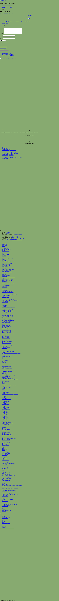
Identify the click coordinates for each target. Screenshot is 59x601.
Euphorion (3, 352)
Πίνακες (3, 508)
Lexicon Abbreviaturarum (5, 381)
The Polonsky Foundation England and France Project (10, 494)
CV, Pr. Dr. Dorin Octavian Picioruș (7, 5)
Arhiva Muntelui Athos (5, 251)
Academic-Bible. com (5, 244)
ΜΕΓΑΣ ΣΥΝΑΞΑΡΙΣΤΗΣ (6, 507)
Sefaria (3, 473)
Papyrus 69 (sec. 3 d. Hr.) (5, 445)
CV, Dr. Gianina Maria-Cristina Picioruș (8, 54)
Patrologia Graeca (4, 447)
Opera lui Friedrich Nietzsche (6, 436)
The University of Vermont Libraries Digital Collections (10, 497)
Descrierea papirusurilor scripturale (7, 326)
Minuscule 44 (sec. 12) (5, 406)
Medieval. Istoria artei (5, 396)
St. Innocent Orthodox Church (6, 478)
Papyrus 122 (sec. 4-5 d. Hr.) (6, 441)
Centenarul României (5, 282)
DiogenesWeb (4, 342)
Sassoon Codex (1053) (5, 468)
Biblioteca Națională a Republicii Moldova (8, 269)
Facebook (3, 519)
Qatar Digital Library (5, 456)
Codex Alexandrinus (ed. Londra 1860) (7, 285)
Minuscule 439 (4, 405)
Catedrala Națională (5, 518)
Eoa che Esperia (4, 349)
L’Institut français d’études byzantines (7, 378)
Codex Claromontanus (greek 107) (7, 291)
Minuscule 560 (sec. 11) (5, 411)
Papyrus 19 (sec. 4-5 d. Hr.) (6, 443)
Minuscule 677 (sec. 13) (5, 413)
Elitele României (4, 348)
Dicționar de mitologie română (6, 331)
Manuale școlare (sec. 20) (5, 391)
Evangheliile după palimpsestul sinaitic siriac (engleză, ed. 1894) (11, 353)
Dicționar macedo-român (5, 336)
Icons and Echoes (4, 363)
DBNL (3, 324)
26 (0, 48)
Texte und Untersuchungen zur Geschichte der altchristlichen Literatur (12, 485)
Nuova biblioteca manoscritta (6, 432)
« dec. (1, 49)
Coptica (3, 317)
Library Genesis (4, 384)
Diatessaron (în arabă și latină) (6, 330)
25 (6, 47)
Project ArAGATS (4, 455)
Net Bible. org (4, 427)
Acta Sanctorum (4, 245)
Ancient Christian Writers (5, 248)
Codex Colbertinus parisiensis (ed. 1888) (8, 292)
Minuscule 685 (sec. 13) (5, 414)
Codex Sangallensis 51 (5, 303)
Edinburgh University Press (6, 347)
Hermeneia (3, 361)
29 (3, 48)
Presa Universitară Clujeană (6, 453)
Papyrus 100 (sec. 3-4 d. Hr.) (6, 439)
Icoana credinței (4, 362)
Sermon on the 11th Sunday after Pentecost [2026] (9, 156)
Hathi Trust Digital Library (6, 360)
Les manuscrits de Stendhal (6, 380)
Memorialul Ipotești (5, 398)
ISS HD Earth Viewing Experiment (7, 371)
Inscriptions (3, 365)
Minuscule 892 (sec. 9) (5, 418)
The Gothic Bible (4, 491)
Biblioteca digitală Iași (5, 266)
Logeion (3, 389)
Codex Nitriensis (4, 298)
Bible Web (3, 516)
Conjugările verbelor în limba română (7, 316)
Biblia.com (3, 259)
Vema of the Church (5, 503)
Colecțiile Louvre (4, 314)
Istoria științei (4, 372)
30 (4, 48)
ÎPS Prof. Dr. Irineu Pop (5, 370)
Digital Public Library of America (7, 341)
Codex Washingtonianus (5, 312)
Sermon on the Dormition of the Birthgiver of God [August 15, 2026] (12, 157)
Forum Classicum (4, 355)
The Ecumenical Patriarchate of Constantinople (9, 490)
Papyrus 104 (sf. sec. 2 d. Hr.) (6, 440)
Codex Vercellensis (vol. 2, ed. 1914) (7, 311)
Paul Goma (3, 450)
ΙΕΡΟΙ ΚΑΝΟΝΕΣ (5, 506)
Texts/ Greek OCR (4, 486)
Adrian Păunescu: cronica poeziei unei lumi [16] (9, 151)
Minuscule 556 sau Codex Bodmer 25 (7, 410)
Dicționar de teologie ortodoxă (6, 332)
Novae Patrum (4, 431)
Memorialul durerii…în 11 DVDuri (14, 236)
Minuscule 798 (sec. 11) (5, 416)
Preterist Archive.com (5, 454)
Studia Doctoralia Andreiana (6, 480)
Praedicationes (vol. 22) (8, 233)
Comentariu (2, 33)
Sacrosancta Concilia (5, 467)
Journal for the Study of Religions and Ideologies (9, 375)
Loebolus (3, 388)
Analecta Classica (4, 247)
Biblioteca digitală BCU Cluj (6, 517)
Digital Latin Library (5, 340)
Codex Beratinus (4, 287)
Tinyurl (3, 524)
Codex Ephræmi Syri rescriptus (6, 295)
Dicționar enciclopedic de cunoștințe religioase (8, 333)
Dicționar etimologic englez (6, 334)
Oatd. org (3, 433)
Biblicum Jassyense (5, 260)
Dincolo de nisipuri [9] (5, 147)
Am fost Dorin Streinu (7, 21)
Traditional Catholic (5, 501)
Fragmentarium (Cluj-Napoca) (6, 356)
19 (0, 47)
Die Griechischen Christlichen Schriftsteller (8, 339)
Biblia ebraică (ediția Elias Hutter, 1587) (8, 258)
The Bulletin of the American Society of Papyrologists (10, 488)
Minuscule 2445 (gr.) (5, 402)
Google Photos (4, 521)
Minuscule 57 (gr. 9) (5, 412)
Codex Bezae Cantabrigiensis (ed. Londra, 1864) (9, 288)
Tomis (3, 500)
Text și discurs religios (5, 484)
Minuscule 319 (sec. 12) (5, 404)
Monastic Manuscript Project (6, 523)
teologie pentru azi (27, 21)
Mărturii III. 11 (4, 146)
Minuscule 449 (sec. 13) (5, 407)
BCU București (4, 255)
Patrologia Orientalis (5, 449)
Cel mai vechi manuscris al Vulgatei (7, 280)
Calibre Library (4, 274)
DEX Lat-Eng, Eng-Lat (5, 328)
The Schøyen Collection (5, 495)
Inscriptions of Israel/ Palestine (6, 366)
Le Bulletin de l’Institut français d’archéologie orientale (10, 379)
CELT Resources (4, 281)
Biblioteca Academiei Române (6, 261)
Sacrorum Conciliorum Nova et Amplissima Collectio (9, 466)
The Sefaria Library (5, 496)
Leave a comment (17, 13)
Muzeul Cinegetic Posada (5, 424)
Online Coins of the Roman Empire (7, 435)
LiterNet (3, 386)
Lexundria (3, 383)
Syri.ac (3, 482)
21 (2, 47)
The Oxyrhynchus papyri (5, 492)
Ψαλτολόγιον (4, 509)
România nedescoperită (5, 465)
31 (5, 48)
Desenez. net (4, 327)
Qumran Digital (4, 457)
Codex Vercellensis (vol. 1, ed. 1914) (7, 310)
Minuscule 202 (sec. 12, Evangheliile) (7, 401)
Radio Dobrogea (4, 458)
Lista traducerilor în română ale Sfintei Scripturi (9, 385)
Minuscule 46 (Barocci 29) (6, 408)
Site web (1, 38)
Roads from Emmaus (5, 464)
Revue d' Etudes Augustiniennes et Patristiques (8, 463)
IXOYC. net (3, 373)
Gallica (3, 357)
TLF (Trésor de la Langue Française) (7, 499)
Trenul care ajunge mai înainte (6, 149)
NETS (3, 428)
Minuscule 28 (4, 403)
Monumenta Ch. (4, 421)
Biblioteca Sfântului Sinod (5, 271)
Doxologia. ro (4, 344)
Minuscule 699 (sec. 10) (5, 415)
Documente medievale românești (6, 343)
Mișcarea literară (4, 419)
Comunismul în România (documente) (7, 315)
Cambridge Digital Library (6, 275)
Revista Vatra (4, 461)
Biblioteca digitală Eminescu (6, 265)
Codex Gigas (4, 296)
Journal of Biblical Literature (6, 376)
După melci (8, 232)
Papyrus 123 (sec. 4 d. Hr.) (6, 442)
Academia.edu (4, 243)
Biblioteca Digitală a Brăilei (6, 264)
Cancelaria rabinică (4, 276)
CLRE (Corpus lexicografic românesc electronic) (9, 283)
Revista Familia (4, 459)
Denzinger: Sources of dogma (6, 325)
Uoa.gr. (3, 502)
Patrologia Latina (4, 448)
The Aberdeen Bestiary (5, 487)
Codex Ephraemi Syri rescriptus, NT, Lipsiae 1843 (9, 293)
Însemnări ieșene (4, 367)
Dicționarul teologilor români (6, 338)
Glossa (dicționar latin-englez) (6, 359)
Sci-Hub (3, 469)
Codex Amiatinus (4, 286)
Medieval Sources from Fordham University (8, 395)
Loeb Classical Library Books (6, 387)
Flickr (3, 520)
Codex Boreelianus (4, 290)
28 (2, 48)
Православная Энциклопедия (6, 510)
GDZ (2, 358)
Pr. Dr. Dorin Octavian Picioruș (9, 13)
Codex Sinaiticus (4, 306)
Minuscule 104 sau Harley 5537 (6, 399)
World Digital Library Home (6, 505)
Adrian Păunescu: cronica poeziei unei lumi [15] (9, 152)
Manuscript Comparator (5, 392)
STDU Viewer (4, 479)
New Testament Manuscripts (6, 429)
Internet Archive (4, 522)
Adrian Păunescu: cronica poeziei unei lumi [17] (9, 150)
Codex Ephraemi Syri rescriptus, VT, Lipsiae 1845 (9, 294)
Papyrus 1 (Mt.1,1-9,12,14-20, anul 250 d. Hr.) (8, 438)
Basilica (3, 515)
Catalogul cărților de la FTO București (7, 279)
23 (4, 47)
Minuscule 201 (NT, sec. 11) (6, 400)
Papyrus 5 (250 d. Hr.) (5, 444)
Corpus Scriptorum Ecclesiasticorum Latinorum (9, 319)
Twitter (3, 525)
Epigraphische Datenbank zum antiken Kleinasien (9, 351)
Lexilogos (3, 382)
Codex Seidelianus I (5, 305)
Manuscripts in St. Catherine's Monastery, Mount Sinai (10, 394)
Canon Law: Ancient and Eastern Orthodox (8, 277)
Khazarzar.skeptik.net (5, 377)
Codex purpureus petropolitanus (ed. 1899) (8, 299)
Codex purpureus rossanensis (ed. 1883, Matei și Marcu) (10, 300)
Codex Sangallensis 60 (5, 304)
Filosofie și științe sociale (5, 354)
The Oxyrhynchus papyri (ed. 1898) (7, 493)
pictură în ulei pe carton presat (14, 21)
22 (3, 47)
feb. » (3, 49)
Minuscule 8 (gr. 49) (5, 417)
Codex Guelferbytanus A (5, 297)
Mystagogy (3, 426)
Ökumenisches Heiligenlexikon (6, 434)
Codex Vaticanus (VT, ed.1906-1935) (7, 309)
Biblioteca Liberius (4, 268)
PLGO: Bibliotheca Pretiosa (6, 451)
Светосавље (4, 511)
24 (5, 47)
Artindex (3, 252)
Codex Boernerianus (5, 289)
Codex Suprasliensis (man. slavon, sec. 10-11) (8, 307)
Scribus (3, 470)
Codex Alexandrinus (5, 284)
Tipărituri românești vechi (5, 498)
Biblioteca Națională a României (6, 270)
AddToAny (3, 246)
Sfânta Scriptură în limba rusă (6, 474)
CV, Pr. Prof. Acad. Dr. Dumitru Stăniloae (8, 7)
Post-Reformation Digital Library (6, 452)
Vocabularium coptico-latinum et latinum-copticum (9, 504)
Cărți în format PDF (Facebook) (6, 278)
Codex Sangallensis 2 (5, 302)
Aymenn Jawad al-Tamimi (5, 254)
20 (1, 47)
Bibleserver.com (4, 257)
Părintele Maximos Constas (6, 446)
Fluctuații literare (4, 148)
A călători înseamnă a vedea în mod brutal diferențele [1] (10, 153)
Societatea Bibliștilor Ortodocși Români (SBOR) (9, 475)
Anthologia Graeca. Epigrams (6, 249)
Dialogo (3, 329)
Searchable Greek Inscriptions (6, 472)
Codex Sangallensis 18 (5, 301)
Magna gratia (4, 390)
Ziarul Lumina (4, 527)
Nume (1, 35)
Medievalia (3, 397)
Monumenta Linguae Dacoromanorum (7, 423)
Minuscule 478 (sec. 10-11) (6, 409)
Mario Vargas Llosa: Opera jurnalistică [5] (8, 154)
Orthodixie (3, 437)
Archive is (3, 250)
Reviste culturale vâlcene (5, 462)
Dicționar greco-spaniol (5, 335)
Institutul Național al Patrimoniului (7, 368)
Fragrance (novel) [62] (5, 158)
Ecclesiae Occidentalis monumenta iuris (7, 345)
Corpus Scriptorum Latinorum (6, 321)
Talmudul (3, 483)
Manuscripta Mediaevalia (5, 393)
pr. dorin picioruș (21, 21)
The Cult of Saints (4, 489)
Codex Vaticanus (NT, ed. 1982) (6, 308)
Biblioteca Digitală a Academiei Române (8, 263)
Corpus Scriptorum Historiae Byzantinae (8, 320)
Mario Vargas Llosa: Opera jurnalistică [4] (8, 155)
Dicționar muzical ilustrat (5, 337)
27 (1, 48)
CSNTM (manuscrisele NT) (6, 322)
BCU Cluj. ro (4, 256)
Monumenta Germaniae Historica (7, 422)
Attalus (3, 253)
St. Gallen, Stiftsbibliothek (5, 477)
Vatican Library (4, 526)
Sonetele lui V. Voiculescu (15, 237)
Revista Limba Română (5, 460)
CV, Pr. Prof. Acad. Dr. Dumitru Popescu (8, 6)
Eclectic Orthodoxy (5, 346)
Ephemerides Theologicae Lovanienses (7, 350)
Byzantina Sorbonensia (5, 273)
